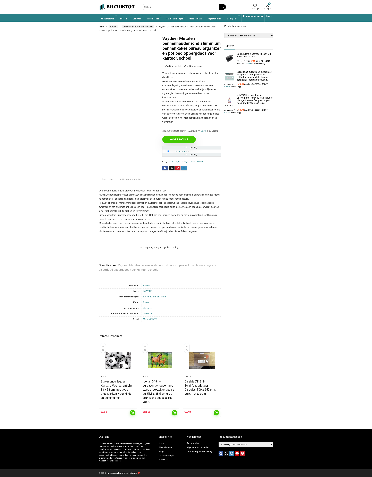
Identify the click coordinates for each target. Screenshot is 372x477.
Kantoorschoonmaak (253, 16)
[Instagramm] (231, 453)
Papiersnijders (214, 19)
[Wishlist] (255, 6)
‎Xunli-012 (147, 313)
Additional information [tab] (130, 179)
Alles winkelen (165, 447)
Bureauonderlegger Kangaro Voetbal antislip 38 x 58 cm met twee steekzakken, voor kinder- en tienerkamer (117, 389)
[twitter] (226, 453)
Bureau (123, 19)
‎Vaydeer (147, 285)
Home (101, 27)
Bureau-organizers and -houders (138, 27)
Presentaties (153, 19)
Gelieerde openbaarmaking (199, 451)
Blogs (268, 16)
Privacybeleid (193, 443)
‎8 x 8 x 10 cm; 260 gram (154, 297)
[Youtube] (237, 453)
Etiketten (137, 19)
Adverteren (164, 459)
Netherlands (181, 151)
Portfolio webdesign (126, 473)
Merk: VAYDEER (150, 319)
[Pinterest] (242, 453)
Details (203, 131)
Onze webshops (166, 455)
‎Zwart (146, 302)
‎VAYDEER (147, 291)
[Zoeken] (222, 7)
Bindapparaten (107, 19)
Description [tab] (107, 179)
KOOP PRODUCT (179, 139)
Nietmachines (195, 19)
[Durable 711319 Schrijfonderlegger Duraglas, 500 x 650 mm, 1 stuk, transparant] (202, 360)
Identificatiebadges (174, 19)
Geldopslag (232, 19)
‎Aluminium (148, 308)
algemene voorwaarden (198, 447)
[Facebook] (221, 453)
